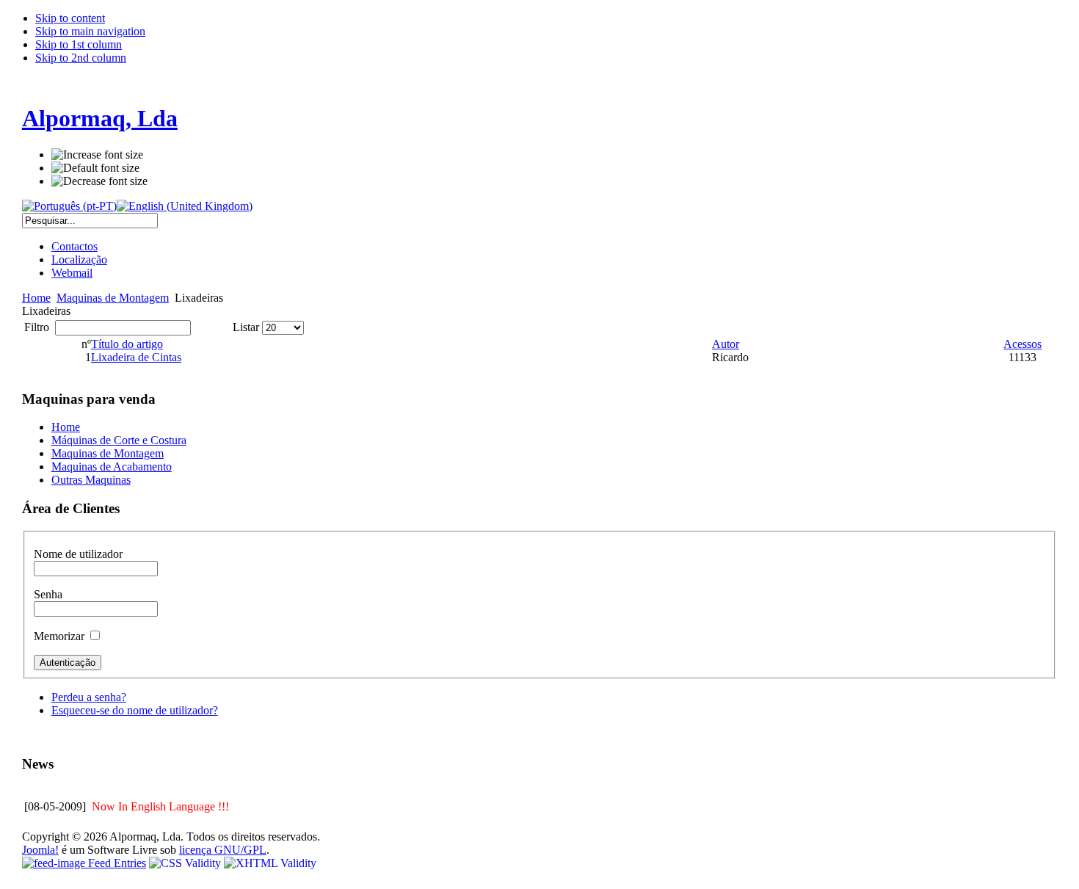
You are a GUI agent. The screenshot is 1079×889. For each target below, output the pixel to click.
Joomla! (40, 849)
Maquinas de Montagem (113, 297)
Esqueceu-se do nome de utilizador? (134, 710)
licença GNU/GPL (222, 849)
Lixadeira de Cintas (136, 357)
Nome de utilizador (78, 554)
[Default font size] (95, 168)
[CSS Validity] (186, 863)
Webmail (71, 272)
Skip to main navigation (90, 31)
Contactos (74, 246)
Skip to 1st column (78, 44)
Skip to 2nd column (80, 57)
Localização (79, 259)
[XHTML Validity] (270, 863)
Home (36, 297)
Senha (48, 594)
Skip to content (70, 18)
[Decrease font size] (99, 181)
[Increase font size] (97, 155)
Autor (725, 344)
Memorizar (60, 636)
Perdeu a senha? (88, 697)
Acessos (1022, 344)
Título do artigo (127, 344)
